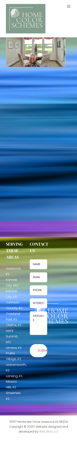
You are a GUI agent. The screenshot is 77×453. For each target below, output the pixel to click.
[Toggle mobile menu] (69, 6)
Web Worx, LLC (49, 432)
